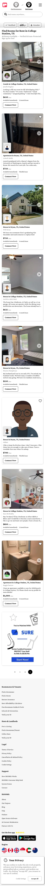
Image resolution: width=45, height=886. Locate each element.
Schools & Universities (10, 711)
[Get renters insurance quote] (22, 638)
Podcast (4, 814)
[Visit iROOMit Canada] (10, 852)
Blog (3, 807)
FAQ (3, 811)
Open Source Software (9, 818)
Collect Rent (6, 734)
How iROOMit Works (9, 776)
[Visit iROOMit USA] (4, 852)
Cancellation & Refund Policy (12, 757)
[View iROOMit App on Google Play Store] (27, 840)
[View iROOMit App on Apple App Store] (9, 840)
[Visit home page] (4, 5)
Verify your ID (6, 715)
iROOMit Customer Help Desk (12, 780)
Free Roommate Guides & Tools (13, 707)
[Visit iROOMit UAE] (29, 852)
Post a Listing (7, 726)
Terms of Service (7, 750)
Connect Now (10, 105)
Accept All (34, 879)
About (4, 799)
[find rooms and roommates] (22, 5)
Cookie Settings (7, 765)
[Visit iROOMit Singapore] (22, 852)
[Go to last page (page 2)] (15, 672)
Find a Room (6, 696)
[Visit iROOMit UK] (16, 852)
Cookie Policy (6, 761)
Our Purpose (6, 803)
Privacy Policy (6, 753)
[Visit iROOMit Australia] (35, 852)
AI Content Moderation (10, 822)
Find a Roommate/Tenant (11, 730)
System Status (7, 784)
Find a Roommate (8, 692)
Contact (4, 788)
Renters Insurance (8, 699)
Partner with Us (7, 826)
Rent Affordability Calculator (12, 703)
